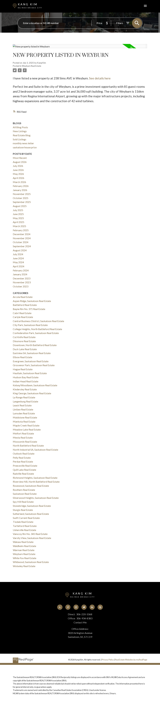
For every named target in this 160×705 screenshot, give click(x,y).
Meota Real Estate (23, 437)
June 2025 (18, 214)
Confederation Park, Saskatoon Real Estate (36, 332)
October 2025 (20, 197)
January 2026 (20, 189)
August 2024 (20, 250)
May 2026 (18, 173)
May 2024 (18, 262)
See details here (100, 78)
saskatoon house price (25, 147)
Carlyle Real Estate (23, 316)
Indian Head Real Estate (25, 381)
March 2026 (19, 181)
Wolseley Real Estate (24, 566)
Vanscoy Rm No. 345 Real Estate (30, 533)
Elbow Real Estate (22, 357)
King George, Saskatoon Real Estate (32, 393)
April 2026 (18, 177)
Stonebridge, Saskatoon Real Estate (32, 505)
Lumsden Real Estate (24, 413)
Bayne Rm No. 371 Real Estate (29, 308)
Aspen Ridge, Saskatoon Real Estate (32, 300)
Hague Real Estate (22, 369)
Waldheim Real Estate (24, 545)
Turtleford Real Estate (25, 525)
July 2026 (18, 165)
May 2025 (18, 218)
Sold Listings (19, 139)
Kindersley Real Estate (25, 389)
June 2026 (18, 169)
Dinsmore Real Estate (24, 341)
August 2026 (20, 161)
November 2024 (22, 238)
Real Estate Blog (21, 135)
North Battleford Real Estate (28, 445)
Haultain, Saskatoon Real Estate (30, 373)
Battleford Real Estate (25, 304)
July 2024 (18, 254)
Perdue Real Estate (23, 461)
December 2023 (21, 278)
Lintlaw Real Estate (23, 409)
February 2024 (21, 270)
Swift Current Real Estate (26, 517)
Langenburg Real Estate (25, 401)
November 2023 (22, 282)
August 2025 (20, 206)
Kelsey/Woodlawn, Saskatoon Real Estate (35, 385)
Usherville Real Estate (24, 529)
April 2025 (18, 222)
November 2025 (22, 193)
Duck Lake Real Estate (25, 349)
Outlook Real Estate (23, 453)
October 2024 (20, 242)
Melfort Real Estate (23, 433)
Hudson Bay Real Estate (25, 377)
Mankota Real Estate (24, 421)
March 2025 (19, 226)
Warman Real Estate (23, 550)
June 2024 (18, 258)
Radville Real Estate (23, 473)
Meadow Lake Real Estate (27, 429)
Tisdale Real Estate (23, 521)
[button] (59, 607)
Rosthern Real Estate (24, 489)
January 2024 (20, 274)
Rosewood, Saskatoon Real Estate (31, 485)
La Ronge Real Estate (24, 397)
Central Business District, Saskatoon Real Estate (38, 321)
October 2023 (20, 286)
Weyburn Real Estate (31, 66)
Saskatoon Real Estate (25, 493)
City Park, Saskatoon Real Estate (30, 324)
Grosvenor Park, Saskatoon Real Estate (34, 365)
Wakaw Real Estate (23, 541)
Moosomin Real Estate (25, 441)
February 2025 (21, 230)
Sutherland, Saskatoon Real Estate (31, 513)
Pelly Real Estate (22, 457)
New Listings (20, 131)
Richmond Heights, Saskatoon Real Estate (35, 477)
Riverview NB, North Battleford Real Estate (36, 481)
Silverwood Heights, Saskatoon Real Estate (36, 497)
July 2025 (18, 210)
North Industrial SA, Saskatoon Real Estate (35, 449)
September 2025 (22, 201)
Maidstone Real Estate (25, 417)
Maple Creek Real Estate (26, 425)
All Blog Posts (20, 127)
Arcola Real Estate (22, 296)
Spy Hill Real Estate (23, 501)
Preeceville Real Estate (25, 465)
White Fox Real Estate (24, 558)
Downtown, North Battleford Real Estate (35, 345)
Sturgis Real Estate (23, 509)
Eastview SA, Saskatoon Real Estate (32, 353)
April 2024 (18, 266)
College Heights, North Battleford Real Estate (37, 329)
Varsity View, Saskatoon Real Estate (32, 537)
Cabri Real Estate (22, 313)
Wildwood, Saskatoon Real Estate (31, 561)
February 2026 (21, 185)
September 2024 (22, 246)
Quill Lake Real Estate (24, 469)
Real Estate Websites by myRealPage (131, 659)
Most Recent (20, 157)
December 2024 (21, 234)
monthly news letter (23, 143)
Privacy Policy (108, 659)
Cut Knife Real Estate (24, 337)
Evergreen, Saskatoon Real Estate (30, 361)
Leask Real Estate (22, 405)
